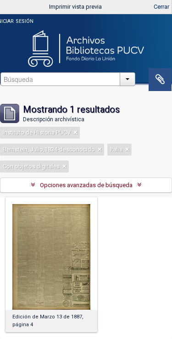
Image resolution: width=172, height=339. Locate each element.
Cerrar (161, 6)
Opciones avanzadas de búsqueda (86, 185)
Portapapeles (160, 79)
